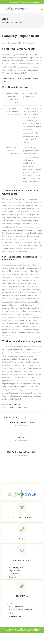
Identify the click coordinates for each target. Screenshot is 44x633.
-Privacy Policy (32, 630)
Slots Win (22, 437)
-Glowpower (20, 630)
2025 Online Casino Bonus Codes (22, 452)
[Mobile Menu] (42, 9)
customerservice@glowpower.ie (31, 2)
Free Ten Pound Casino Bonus (15, 407)
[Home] (3, 22)
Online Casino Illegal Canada (22, 422)
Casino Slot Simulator (11, 404)
